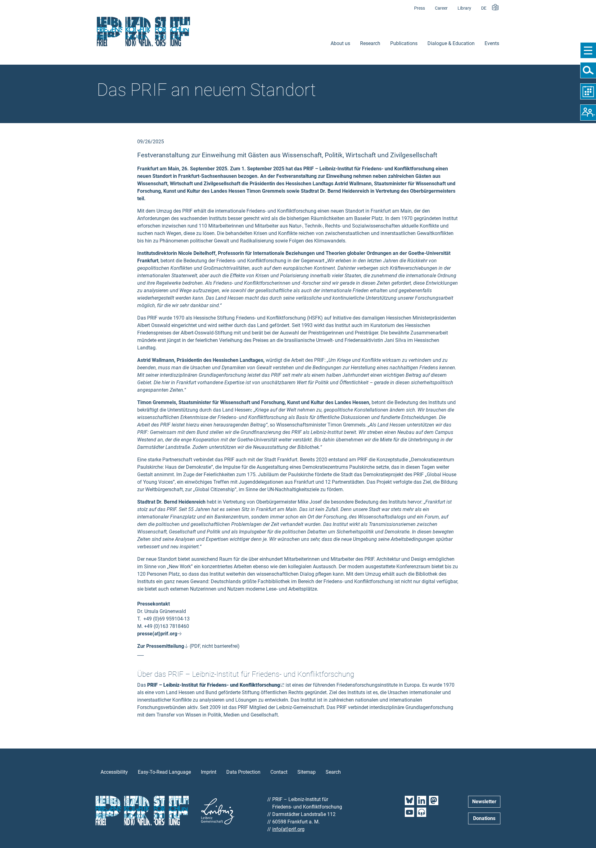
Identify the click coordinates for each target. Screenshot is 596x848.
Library (464, 8)
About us (340, 43)
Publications (404, 43)
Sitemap (306, 772)
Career (441, 8)
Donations (484, 818)
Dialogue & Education (451, 43)
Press (419, 8)
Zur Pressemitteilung (160, 646)
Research (370, 43)
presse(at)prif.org (157, 634)
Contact (278, 772)
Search (333, 772)
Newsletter (484, 801)
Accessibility (114, 772)
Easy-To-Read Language (164, 772)
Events (492, 43)
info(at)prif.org (288, 829)
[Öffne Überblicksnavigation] (588, 50)
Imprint (208, 772)
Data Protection (243, 772)
